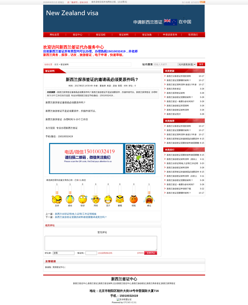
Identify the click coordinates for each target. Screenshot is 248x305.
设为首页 (195, 2)
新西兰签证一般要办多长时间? (180, 101)
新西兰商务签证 (174, 89)
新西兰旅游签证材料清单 (178, 110)
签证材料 (124, 34)
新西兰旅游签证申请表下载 (179, 189)
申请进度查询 (170, 34)
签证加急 (147, 34)
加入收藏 (186, 2)
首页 (56, 64)
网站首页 (54, 34)
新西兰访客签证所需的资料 (179, 76)
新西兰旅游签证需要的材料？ (180, 97)
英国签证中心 (59, 267)
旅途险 (48, 267)
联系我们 (193, 34)
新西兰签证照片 (174, 114)
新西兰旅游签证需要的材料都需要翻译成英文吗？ (81, 217)
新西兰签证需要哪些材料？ (179, 80)
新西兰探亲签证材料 (176, 93)
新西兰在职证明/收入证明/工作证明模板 (76, 214)
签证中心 (77, 34)
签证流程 (100, 34)
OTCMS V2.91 (129, 302)
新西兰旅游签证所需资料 (178, 105)
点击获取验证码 (105, 253)
